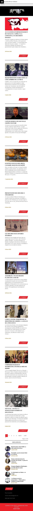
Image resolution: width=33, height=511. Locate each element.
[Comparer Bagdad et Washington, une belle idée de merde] (16, 362)
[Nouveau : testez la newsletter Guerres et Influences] (16, 406)
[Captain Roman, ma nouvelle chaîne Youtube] (16, 119)
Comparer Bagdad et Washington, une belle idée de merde (16, 366)
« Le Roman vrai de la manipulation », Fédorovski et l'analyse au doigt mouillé (18, 480)
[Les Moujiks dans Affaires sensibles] (16, 231)
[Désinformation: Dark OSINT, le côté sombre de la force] (16, 75)
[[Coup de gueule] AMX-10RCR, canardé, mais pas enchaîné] (16, 161)
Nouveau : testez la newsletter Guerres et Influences (13, 410)
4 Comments (23, 430)
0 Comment (23, 55)
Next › (20, 435)
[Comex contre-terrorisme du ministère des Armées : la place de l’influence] (16, 317)
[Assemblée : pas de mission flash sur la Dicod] (16, 273)
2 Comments (23, 386)
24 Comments (22, 183)
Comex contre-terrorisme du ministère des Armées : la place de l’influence (16, 321)
